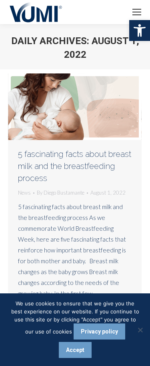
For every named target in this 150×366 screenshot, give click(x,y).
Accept (75, 350)
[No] (140, 330)
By (60, 192)
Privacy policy (99, 331)
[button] (139, 30)
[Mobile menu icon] (137, 12)
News (24, 192)
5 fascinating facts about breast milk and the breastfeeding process (74, 166)
